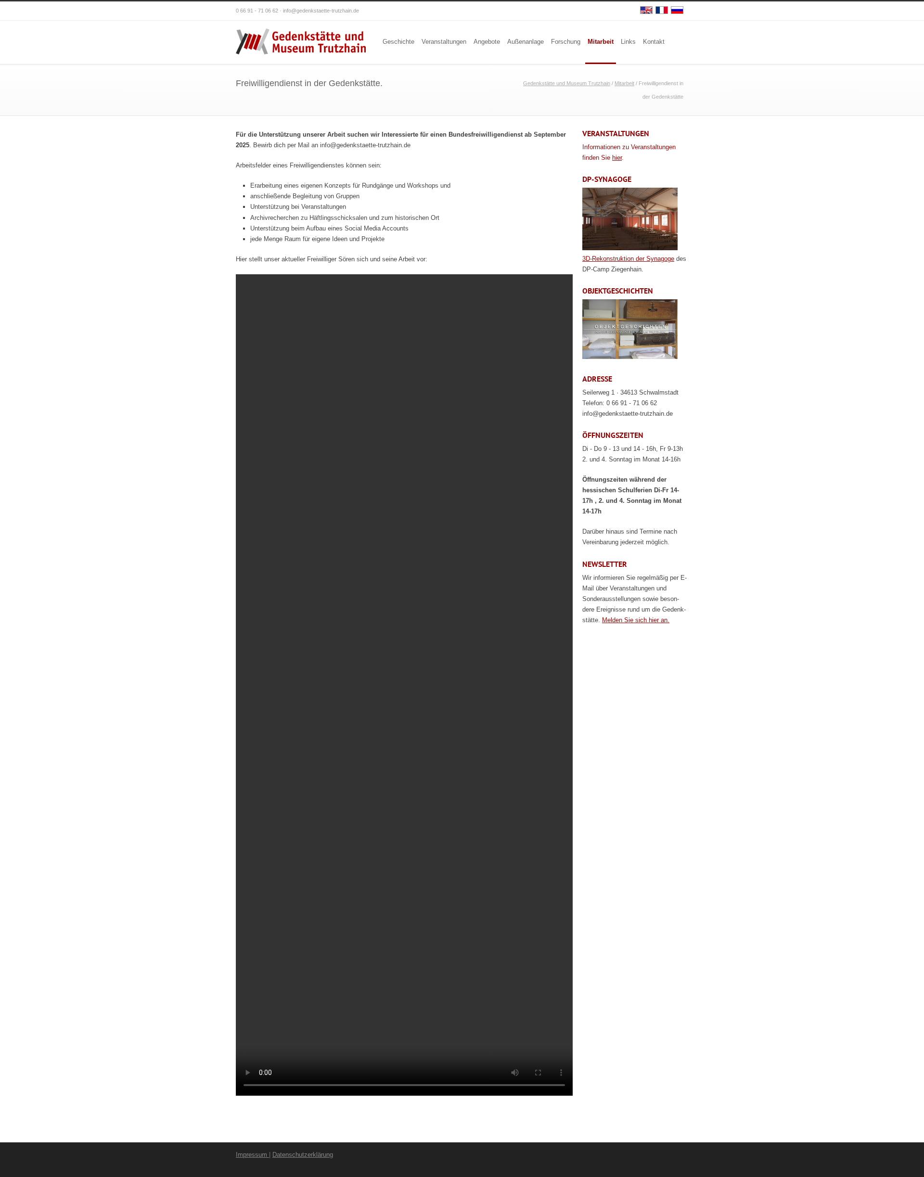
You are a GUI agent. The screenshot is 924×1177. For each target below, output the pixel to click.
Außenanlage (525, 41)
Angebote (487, 41)
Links (628, 41)
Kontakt (654, 41)
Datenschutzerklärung (302, 1154)
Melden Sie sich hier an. (635, 620)
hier (617, 157)
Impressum (252, 1154)
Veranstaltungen (444, 41)
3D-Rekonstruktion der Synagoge (628, 258)
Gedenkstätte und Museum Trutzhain (566, 83)
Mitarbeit (601, 41)
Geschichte (398, 41)
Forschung (565, 41)
